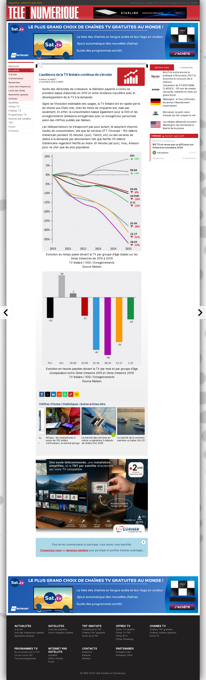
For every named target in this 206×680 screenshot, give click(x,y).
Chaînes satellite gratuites (163, 632)
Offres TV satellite (125, 629)
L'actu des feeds (17, 90)
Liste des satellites (57, 629)
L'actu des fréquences (20, 86)
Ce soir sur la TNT (23, 655)
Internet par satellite (187, 2)
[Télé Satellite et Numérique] (43, 12)
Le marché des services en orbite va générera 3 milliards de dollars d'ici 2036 (90, 440)
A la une (13, 74)
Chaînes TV (14, 110)
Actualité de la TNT (92, 629)
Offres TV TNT (123, 632)
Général (86, 658)
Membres (13, 66)
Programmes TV (17, 114)
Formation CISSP (124, 655)
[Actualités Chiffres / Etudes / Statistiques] (131, 84)
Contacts (13, 130)
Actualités (13, 70)
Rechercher (14, 82)
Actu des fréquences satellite (29, 632)
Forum (11, 126)
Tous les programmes (25, 658)
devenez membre (77, 550)
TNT (156, 2)
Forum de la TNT (90, 636)
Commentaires (16, 78)
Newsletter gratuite (18, 94)
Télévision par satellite (141, 2)
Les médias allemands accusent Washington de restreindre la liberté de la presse (180, 124)
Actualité (52, 655)
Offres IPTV (122, 636)
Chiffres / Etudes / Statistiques (58, 404)
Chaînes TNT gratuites (93, 632)
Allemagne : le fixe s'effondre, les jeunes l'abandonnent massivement (179, 102)
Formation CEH (123, 652)
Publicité (86, 655)
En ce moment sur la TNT (27, 652)
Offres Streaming (124, 639)
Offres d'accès (55, 658)
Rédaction (87, 652)
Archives (13, 98)
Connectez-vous (51, 550)
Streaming (170, 2)
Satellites (13, 102)
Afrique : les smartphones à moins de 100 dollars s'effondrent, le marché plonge (55, 440)
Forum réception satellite (60, 632)
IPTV (162, 2)
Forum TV (154, 636)
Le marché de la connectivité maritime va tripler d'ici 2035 (126, 439)
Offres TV (13, 106)
